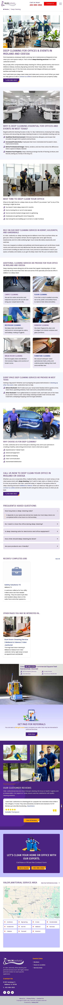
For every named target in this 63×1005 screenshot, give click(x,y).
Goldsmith (10, 927)
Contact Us (50, 4)
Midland (22, 486)
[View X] (8, 992)
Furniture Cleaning (42, 356)
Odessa (29, 486)
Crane (37, 922)
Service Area (38, 968)
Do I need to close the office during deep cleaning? (24, 524)
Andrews (10, 922)
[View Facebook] (4, 992)
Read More (31, 806)
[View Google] (12, 992)
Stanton (37, 931)
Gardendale (53, 922)
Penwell (23, 931)
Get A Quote (23, 868)
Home (6, 9)
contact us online (25, 76)
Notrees (52, 927)
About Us (22, 998)
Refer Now (31, 734)
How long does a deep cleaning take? (19, 511)
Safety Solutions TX (13, 585)
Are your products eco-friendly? (17, 546)
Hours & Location (39, 965)
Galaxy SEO (35, 1002)
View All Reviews (31, 820)
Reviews (36, 962)
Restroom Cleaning (13, 325)
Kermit (23, 927)
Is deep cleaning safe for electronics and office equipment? (27, 531)
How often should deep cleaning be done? (20, 539)
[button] (61, 804)
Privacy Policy (31, 998)
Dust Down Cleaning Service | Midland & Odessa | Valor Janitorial (16, 642)
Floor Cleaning (40, 294)
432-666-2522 (36, 5)
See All (57, 559)
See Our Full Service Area (49, 883)
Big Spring (24, 922)
